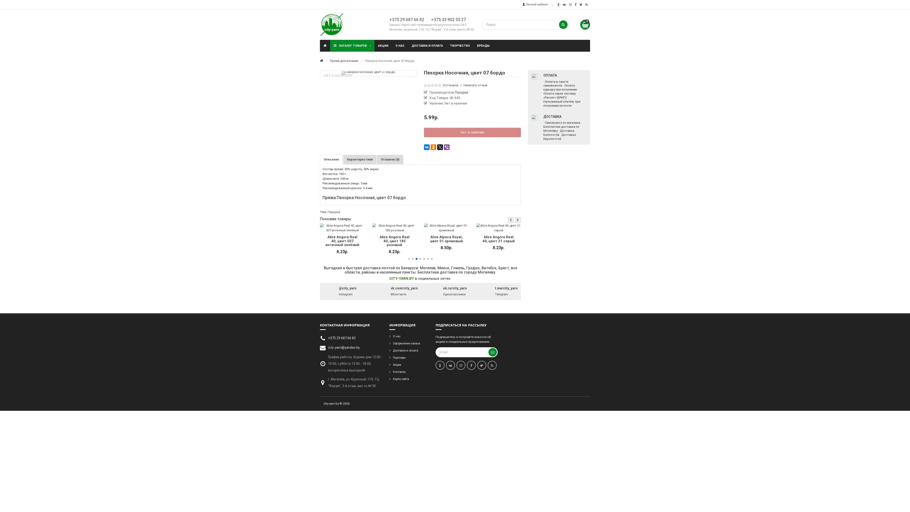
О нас (400, 45)
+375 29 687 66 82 (406, 19)
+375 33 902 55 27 (448, 19)
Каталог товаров (353, 45)
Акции (383, 45)
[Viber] (447, 147)
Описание (331, 159)
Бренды (483, 45)
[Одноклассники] (433, 147)
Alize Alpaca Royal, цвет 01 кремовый (394, 239)
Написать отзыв (475, 85)
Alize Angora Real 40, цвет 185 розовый (342, 241)
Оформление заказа (406, 343)
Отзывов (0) (390, 159)
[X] (440, 147)
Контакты (399, 372)
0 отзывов (451, 85)
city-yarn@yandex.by (344, 347)
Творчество (460, 45)
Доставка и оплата (427, 45)
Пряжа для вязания (344, 61)
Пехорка (334, 212)
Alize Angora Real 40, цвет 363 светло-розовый (498, 241)
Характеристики (360, 159)
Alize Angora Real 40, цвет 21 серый (446, 239)
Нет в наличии (472, 132)
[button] (511, 220)
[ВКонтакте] (427, 147)
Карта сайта (401, 379)
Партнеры (399, 357)
